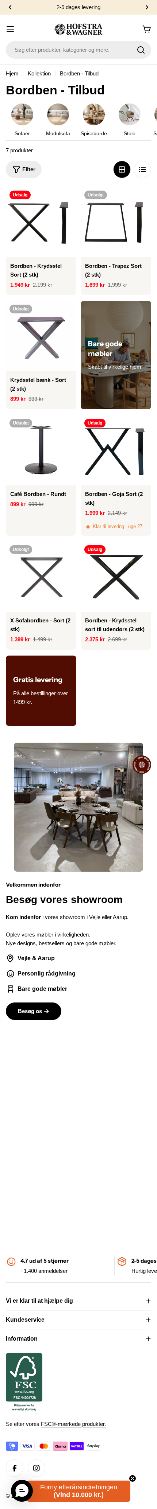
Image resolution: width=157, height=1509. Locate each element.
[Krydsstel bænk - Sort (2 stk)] (41, 336)
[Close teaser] (132, 1478)
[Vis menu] (10, 29)
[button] (10, 7)
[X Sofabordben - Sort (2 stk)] (41, 577)
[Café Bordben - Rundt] (41, 450)
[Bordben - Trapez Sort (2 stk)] (116, 222)
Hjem (12, 73)
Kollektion (39, 73)
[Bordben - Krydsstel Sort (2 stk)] (41, 222)
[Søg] (141, 50)
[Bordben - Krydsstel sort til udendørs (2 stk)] (116, 577)
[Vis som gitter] (122, 169)
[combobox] (78, 50)
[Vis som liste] (142, 169)
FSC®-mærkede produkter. (73, 1424)
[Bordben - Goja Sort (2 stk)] (116, 450)
